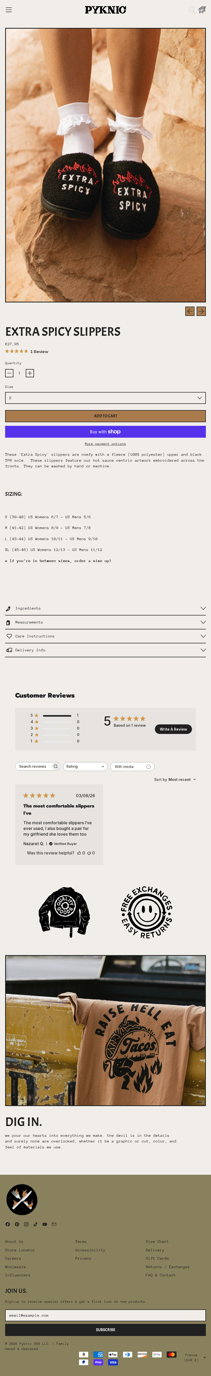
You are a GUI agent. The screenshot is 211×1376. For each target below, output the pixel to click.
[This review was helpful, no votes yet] (79, 852)
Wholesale (15, 1267)
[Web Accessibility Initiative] (2, 1370)
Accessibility (90, 1250)
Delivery (155, 1250)
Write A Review (173, 729)
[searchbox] (33, 766)
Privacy (83, 1258)
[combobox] (85, 766)
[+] (30, 373)
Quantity (13, 363)
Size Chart (157, 1241)
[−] (9, 373)
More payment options (105, 444)
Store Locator (20, 1250)
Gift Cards (157, 1258)
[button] (192, 9)
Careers (13, 1258)
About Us (14, 1241)
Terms (81, 1241)
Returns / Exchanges (168, 1267)
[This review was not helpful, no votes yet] (89, 852)
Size (9, 387)
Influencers (18, 1275)
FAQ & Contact (161, 1275)
